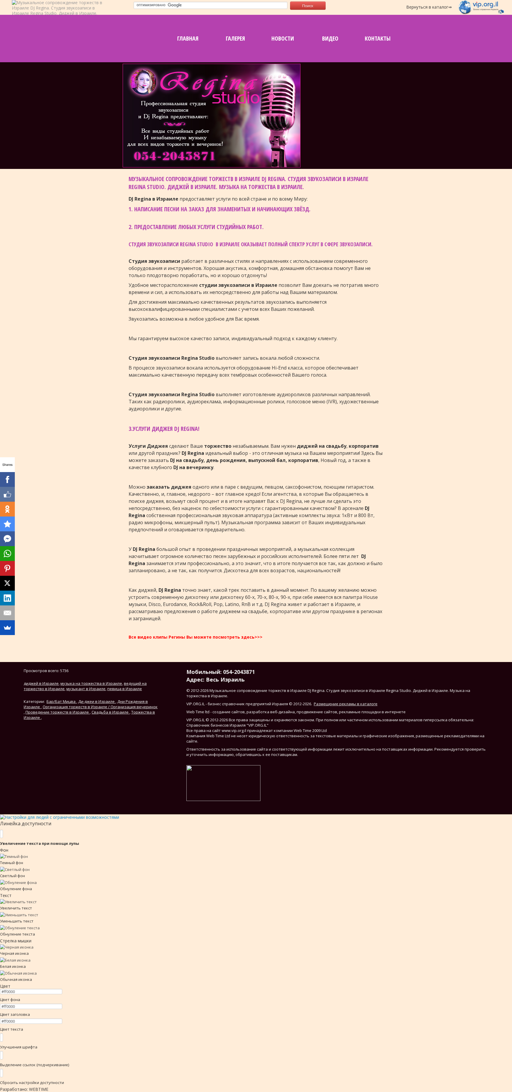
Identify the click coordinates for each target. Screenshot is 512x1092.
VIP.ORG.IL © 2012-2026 (207, 719)
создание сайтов (228, 711)
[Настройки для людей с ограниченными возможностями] (59, 817)
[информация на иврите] (380, 153)
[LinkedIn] (7, 598)
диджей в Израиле (41, 683)
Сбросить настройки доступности (32, 1082)
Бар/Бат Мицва (61, 701)
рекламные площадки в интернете (372, 711)
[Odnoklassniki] (7, 509)
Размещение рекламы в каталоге (345, 703)
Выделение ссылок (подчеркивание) (34, 1064)
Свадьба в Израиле (110, 712)
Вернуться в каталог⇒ (429, 7)
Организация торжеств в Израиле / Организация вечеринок (100, 706)
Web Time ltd (197, 711)
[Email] (7, 612)
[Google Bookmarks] (7, 524)
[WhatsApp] (7, 553)
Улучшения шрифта (18, 1047)
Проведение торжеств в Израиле (57, 712)
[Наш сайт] (320, 153)
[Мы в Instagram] (365, 153)
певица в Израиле (124, 688)
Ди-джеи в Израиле (97, 701)
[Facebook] (7, 479)
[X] (7, 583)
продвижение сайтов (317, 711)
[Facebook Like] (7, 494)
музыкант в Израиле (85, 688)
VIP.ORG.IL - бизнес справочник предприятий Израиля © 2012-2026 (248, 703)
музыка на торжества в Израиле (91, 683)
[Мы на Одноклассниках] (335, 153)
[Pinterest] (7, 568)
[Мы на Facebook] (350, 153)
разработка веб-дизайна (271, 711)
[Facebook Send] (7, 538)
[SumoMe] (7, 627)
